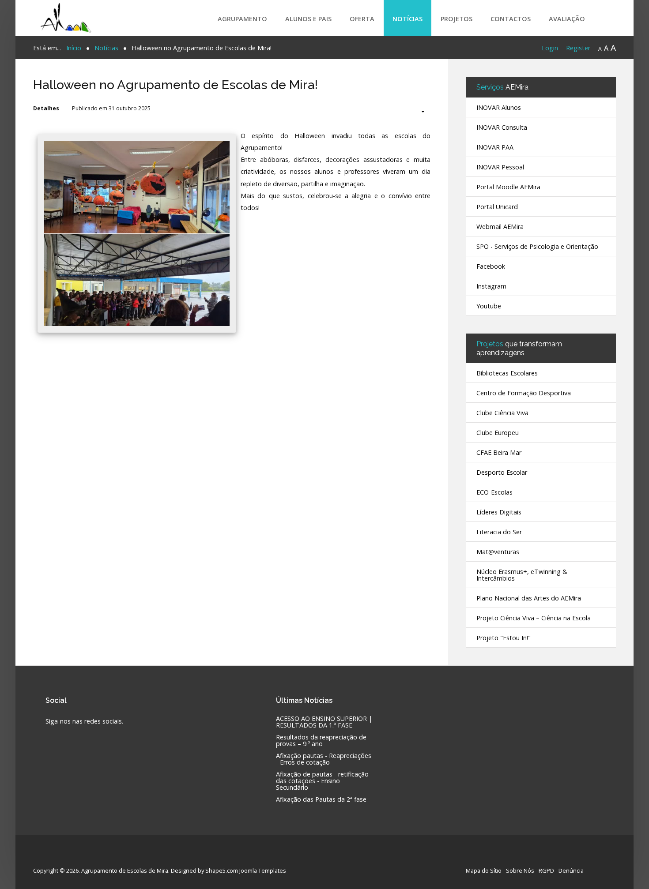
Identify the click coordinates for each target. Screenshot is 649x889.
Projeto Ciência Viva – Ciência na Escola (533, 618)
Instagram (491, 286)
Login (550, 48)
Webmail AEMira (500, 226)
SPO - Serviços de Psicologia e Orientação (537, 246)
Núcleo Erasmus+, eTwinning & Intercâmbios (521, 574)
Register (578, 48)
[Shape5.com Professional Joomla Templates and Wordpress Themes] (52, 856)
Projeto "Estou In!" (503, 638)
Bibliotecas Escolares (507, 373)
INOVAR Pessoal (500, 167)
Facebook (490, 266)
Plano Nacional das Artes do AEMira (528, 598)
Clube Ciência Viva (502, 413)
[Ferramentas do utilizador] (418, 111)
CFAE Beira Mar (498, 452)
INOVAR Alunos (498, 107)
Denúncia (571, 870)
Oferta (362, 19)
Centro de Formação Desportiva (523, 393)
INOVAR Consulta (501, 127)
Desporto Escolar (501, 472)
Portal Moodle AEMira (508, 187)
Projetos (456, 19)
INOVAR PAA (494, 147)
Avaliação (567, 19)
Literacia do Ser (499, 532)
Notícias (407, 19)
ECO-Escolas (494, 492)
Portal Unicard (497, 207)
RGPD (546, 870)
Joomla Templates (262, 870)
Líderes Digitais (498, 512)
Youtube (488, 306)
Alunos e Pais (308, 19)
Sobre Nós (520, 870)
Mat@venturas (497, 552)
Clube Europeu (497, 432)
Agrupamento (242, 19)
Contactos (511, 19)
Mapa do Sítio (484, 870)
